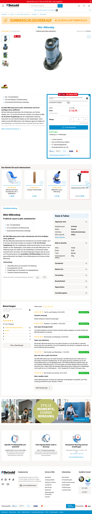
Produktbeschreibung (10, 208)
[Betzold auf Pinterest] (9, 480)
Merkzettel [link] (48, 490)
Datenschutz (12, 512)
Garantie (47, 497)
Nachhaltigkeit (66, 485)
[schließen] (90, 1)
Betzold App (48, 487)
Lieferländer (48, 485)
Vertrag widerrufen (71, 506)
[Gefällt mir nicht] (44, 277)
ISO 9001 (84, 492)
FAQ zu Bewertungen (16, 345)
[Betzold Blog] (8, 484)
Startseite (4, 14)
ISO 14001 (85, 488)
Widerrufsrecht (26, 512)
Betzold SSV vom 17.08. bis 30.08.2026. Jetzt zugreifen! (44, 1)
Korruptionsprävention (37, 512)
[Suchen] (60, 5)
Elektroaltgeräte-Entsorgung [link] (49, 493)
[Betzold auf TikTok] (13, 480)
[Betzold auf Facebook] (1, 480)
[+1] (86, 119)
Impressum (4, 512)
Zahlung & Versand (50, 482)
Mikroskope (43, 14)
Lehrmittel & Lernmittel (23, 14)
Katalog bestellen (50, 480)
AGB (19, 512)
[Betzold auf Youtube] (2, 484)
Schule (12, 14)
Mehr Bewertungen (42, 388)
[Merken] (89, 36)
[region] (46, 255)
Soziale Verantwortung (68, 482)
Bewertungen (54, 512)
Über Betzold (65, 477)
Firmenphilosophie (67, 480)
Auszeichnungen (66, 490)
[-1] (71, 119)
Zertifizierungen (66, 487)
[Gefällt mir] (37, 277)
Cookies (61, 512)
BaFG (47, 512)
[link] (84, 5)
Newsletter (48, 477)
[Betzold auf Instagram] (6, 480)
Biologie (34, 14)
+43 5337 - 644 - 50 (77, 453)
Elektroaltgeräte (60, 237)
